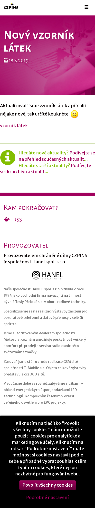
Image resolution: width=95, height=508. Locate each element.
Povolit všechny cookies (47, 485)
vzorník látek (14, 125)
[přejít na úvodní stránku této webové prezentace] (13, 6)
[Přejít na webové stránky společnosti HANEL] (47, 275)
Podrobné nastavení (47, 497)
